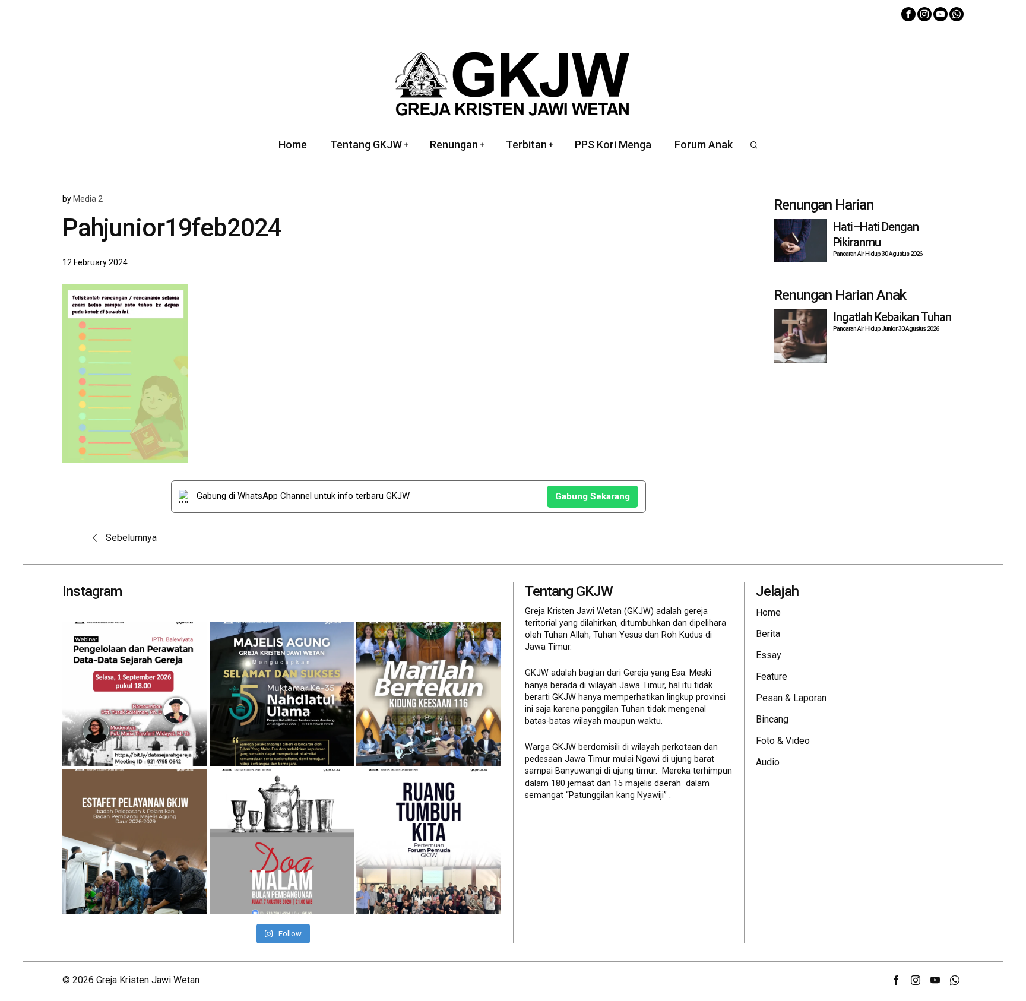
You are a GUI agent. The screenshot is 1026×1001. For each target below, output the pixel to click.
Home (768, 612)
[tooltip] (908, 14)
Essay (768, 655)
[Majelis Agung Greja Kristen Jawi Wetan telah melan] (134, 841)
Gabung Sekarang (592, 496)
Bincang (772, 719)
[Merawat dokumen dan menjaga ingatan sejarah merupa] (134, 694)
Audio (768, 762)
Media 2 (88, 199)
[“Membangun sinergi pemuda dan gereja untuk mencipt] (428, 841)
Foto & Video (783, 740)
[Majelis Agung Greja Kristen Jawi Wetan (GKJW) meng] (282, 694)
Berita (768, 633)
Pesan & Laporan (791, 698)
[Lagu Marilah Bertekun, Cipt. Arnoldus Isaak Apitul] (428, 694)
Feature (771, 676)
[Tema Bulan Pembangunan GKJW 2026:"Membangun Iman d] (282, 841)
